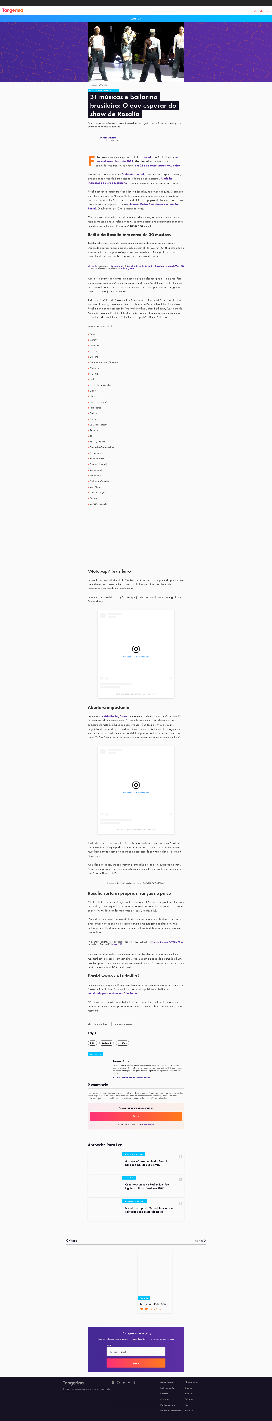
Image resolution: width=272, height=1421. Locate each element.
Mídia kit (189, 1411)
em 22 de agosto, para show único (157, 165)
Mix (187, 1405)
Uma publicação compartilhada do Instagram (136, 694)
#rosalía (149, 266)
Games (188, 1388)
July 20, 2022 (128, 268)
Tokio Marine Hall (133, 174)
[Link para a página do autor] (94, 139)
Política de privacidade (171, 1411)
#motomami (117, 266)
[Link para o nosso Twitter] (123, 1382)
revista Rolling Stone (114, 716)
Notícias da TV (167, 1388)
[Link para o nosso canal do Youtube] (129, 1382)
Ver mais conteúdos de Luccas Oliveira (131, 1077)
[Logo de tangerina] (12, 10)
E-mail (109, 1345)
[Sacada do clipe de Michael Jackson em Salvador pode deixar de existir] (105, 1210)
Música (188, 1394)
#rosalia (140, 266)
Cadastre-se (148, 1124)
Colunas (189, 1399)
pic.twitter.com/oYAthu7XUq (168, 941)
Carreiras (164, 1399)
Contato (164, 1394)
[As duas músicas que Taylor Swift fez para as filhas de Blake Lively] (105, 1163)
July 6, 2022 (117, 944)
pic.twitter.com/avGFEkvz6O (169, 266)
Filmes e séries (191, 1382)
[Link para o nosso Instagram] (118, 1382)
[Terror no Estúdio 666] (155, 1274)
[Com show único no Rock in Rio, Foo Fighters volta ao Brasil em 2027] (105, 1186)
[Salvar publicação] (180, 1156)
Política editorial (168, 1405)
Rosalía (148, 157)
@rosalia (92, 266)
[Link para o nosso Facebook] (113, 1382)
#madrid (131, 266)
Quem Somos (167, 1382)
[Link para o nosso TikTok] (134, 1382)
